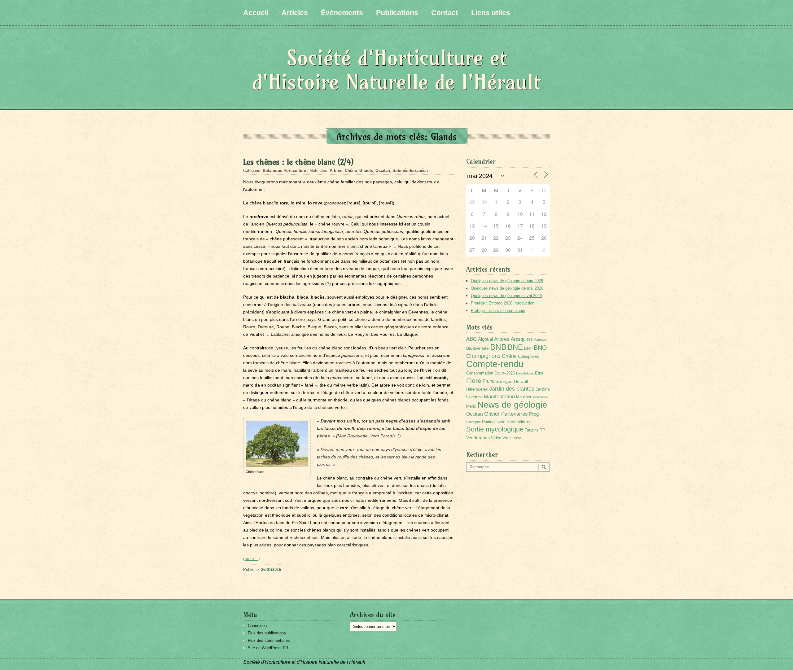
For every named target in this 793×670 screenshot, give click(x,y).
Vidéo (496, 438)
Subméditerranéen (410, 170)
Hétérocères (477, 389)
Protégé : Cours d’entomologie (498, 310)
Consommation (479, 373)
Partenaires (514, 414)
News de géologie (512, 404)
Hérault (521, 381)
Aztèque (540, 339)
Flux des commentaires (269, 640)
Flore (473, 380)
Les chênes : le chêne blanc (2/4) (298, 162)
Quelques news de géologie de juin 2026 (507, 280)
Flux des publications (267, 633)
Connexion (257, 625)
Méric (471, 406)
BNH (528, 348)
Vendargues (478, 437)
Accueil (256, 13)
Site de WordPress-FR (268, 648)
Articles (295, 13)
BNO (540, 347)
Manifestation (499, 397)
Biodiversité (477, 348)
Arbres (336, 170)
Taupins (532, 430)
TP (542, 430)
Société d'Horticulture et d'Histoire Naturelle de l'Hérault (396, 70)
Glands (366, 170)
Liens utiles (490, 13)
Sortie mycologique (495, 429)
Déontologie (525, 373)
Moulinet (523, 397)
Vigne (507, 438)
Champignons (483, 356)
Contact (444, 13)
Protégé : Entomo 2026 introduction (502, 303)
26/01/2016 (271, 569)
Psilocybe (473, 422)
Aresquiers (522, 339)
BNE (515, 347)
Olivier (492, 413)
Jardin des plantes (511, 388)
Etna (539, 373)
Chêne (351, 170)
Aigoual (485, 339)
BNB (498, 347)
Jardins (543, 389)
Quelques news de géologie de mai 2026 (507, 288)
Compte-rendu (495, 364)
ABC (471, 339)
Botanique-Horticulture (284, 170)
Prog (534, 414)
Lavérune (474, 397)
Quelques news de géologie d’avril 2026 (506, 295)
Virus (518, 438)
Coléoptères (528, 356)
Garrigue (504, 381)
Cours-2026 (504, 373)
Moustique (540, 397)
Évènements (342, 13)
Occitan (382, 170)
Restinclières (519, 421)
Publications (397, 13)
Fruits (488, 381)
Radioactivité (493, 422)
